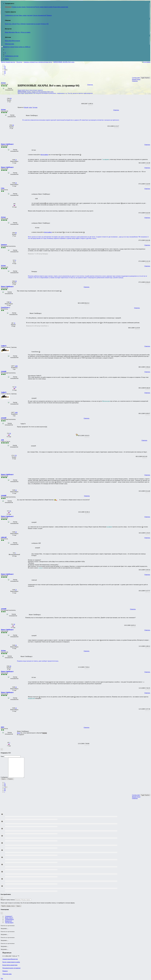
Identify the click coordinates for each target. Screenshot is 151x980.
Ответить (135, 81)
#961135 (147, 492)
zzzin (30, 107)
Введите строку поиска (8, 899)
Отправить (10, 779)
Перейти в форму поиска (8, 906)
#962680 (147, 689)
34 (16, 159)
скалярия (109, 527)
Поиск (7, 40)
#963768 (86, 745)
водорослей (31, 698)
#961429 (147, 592)
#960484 (147, 415)
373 (16, 455)
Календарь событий (11, 24)
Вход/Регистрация (14, 40)
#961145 (87, 513)
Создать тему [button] (136, 77)
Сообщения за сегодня (11, 15)
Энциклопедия (30, 7)
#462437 (90, 105)
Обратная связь (9, 44)
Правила (49, 15)
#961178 (147, 534)
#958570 (147, 242)
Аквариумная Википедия (10, 959)
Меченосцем (106, 401)
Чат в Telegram (21, 24)
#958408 (147, 185)
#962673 (86, 668)
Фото (18, 733)
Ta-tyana (35, 107)
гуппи (40, 568)
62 (5, 66)
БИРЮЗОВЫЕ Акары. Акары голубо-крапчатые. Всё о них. (36, 91)
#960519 (86, 437)
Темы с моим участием (25, 15)
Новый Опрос (136, 79)
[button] (3, 83)
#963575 (147, 710)
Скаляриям (105, 159)
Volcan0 (26, 107)
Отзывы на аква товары (19, 7)
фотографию (44, 154)
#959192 (137, 329)
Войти (7, 59)
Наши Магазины (10, 32)
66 (5, 73)
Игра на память (25, 32)
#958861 (147, 283)
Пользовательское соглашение (11, 968)
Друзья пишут (9, 922)
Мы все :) (18, 32)
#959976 (147, 389)
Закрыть (3, 779)
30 (15, 387)
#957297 (147, 164)
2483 (16, 366)
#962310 (147, 648)
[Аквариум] (15, 47)
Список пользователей (39, 15)
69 (10, 98)
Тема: (2, 756)
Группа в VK (45, 24)
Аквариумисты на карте (33, 24)
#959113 (87, 304)
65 (5, 71)
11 (14, 323)
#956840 (116, 127)
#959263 (147, 368)
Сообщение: (4, 777)
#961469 (133, 627)
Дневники (8, 7)
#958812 (147, 263)
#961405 (147, 571)
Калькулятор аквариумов (60, 7)
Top (2, 978)
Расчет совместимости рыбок (44, 7)
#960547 (144, 458)
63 (5, 68)
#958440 (147, 214)
